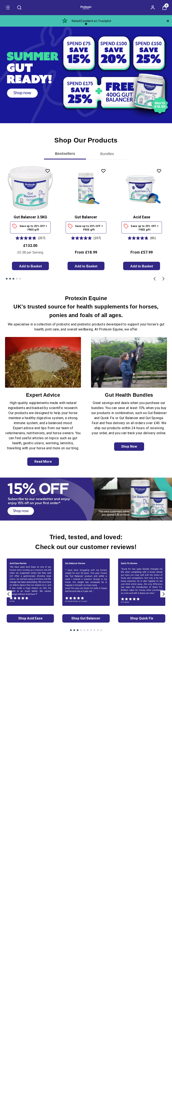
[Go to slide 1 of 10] (71, 630)
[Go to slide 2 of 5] (10, 279)
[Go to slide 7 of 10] (91, 630)
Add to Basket (30, 266)
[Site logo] (86, 7)
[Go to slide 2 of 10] (74, 630)
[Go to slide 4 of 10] (81, 630)
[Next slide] (163, 278)
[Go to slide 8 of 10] (94, 630)
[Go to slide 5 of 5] (20, 279)
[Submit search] (19, 7)
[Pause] (167, 21)
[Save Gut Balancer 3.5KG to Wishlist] (47, 170)
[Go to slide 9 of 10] (98, 630)
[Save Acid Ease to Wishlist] (159, 170)
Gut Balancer (86, 217)
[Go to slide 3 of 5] (13, 279)
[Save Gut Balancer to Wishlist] (103, 170)
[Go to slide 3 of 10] (77, 630)
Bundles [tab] (107, 154)
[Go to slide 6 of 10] (88, 630)
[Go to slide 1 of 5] (7, 279)
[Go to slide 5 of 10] (84, 630)
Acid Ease (141, 217)
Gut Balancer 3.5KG (30, 217)
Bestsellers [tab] (65, 153)
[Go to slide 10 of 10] (101, 630)
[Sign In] (152, 7)
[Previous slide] (154, 278)
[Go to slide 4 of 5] (17, 279)
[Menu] (7, 7)
